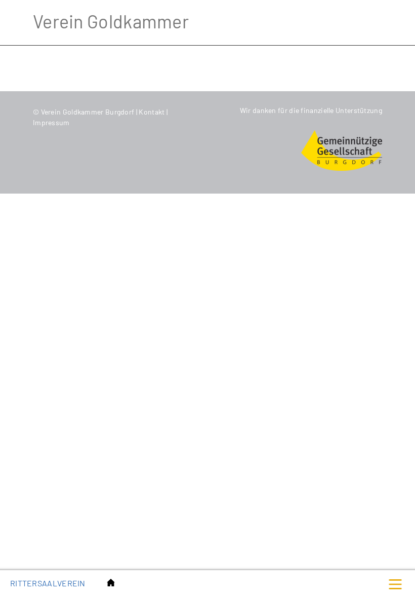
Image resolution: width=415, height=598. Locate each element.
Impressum (51, 122)
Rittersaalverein (48, 583)
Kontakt (152, 111)
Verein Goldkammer (111, 21)
